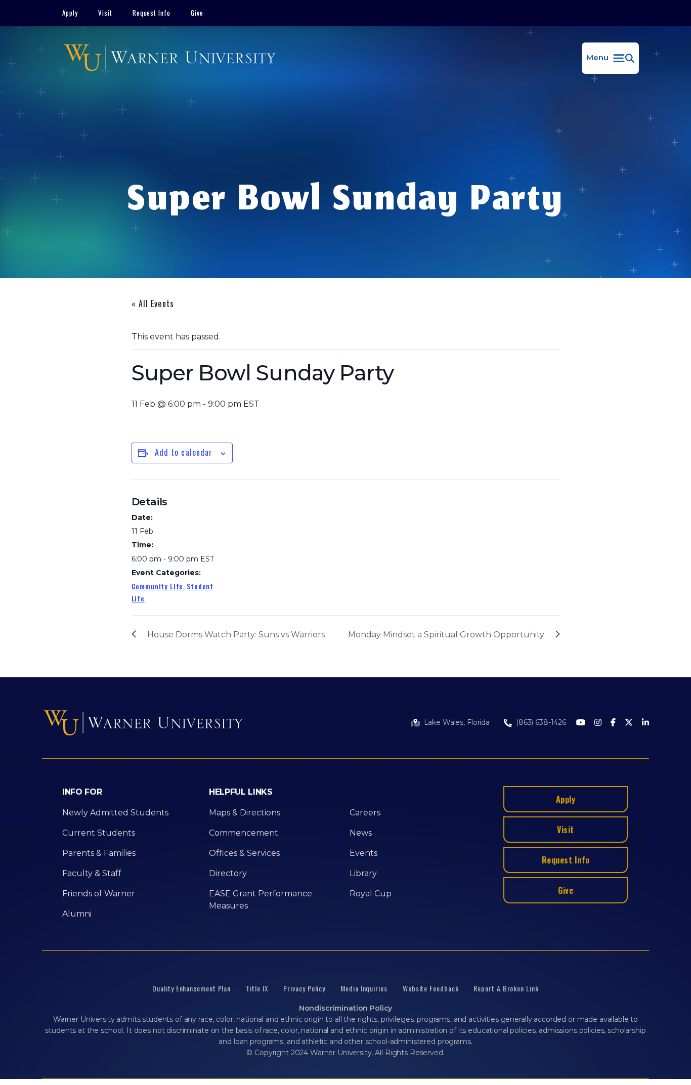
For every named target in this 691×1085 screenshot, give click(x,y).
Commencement (243, 833)
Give (197, 13)
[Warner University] (169, 58)
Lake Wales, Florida (457, 722)
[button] (610, 58)
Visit (105, 13)
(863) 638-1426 (541, 722)
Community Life (158, 586)
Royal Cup (371, 893)
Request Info (152, 13)
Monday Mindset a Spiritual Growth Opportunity (446, 634)
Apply (70, 13)
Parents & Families (99, 853)
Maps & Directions (244, 812)
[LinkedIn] (645, 723)
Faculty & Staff (91, 873)
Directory (228, 873)
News (361, 833)
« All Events (153, 303)
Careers (365, 812)
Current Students (98, 833)
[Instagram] (597, 723)
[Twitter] (629, 723)
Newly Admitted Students (115, 812)
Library (363, 873)
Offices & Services (244, 853)
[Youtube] (580, 723)
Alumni (77, 914)
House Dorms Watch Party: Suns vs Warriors (236, 634)
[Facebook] (613, 723)
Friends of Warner (98, 893)
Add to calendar (184, 452)
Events (363, 853)
